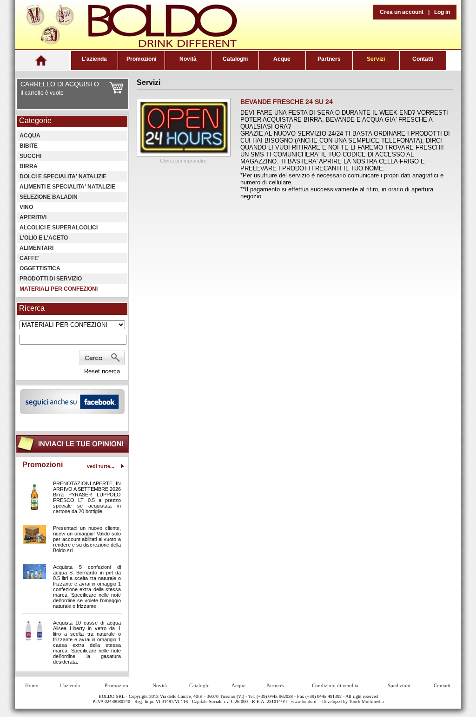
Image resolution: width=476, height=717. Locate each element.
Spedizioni (399, 685)
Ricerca (32, 308)
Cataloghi (235, 59)
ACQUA (30, 135)
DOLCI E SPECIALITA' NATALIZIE (63, 176)
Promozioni (141, 59)
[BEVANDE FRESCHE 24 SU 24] (184, 154)
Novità (188, 59)
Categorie (35, 120)
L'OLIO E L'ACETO (44, 238)
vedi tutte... (100, 466)
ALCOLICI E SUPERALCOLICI (59, 227)
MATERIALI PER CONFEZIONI (59, 289)
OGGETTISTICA (40, 268)
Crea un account (401, 12)
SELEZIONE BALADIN (49, 197)
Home (31, 685)
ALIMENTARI (36, 248)
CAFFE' (30, 258)
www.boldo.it (304, 701)
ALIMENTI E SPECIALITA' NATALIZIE (67, 186)
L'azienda (94, 59)
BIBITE (29, 146)
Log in (442, 12)
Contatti (422, 59)
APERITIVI (33, 217)
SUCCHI (30, 156)
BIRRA (29, 166)
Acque (282, 59)
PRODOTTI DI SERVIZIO (51, 278)
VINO (26, 207)
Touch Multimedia (366, 701)
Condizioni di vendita (335, 685)
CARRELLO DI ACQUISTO (59, 84)
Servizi (376, 59)
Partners (329, 59)
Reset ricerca (102, 371)
